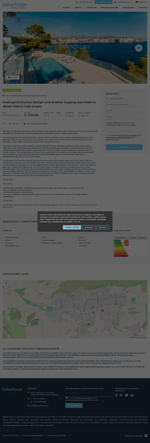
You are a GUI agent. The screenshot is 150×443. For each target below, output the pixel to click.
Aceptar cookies (72, 227)
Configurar (88, 227)
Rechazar (103, 227)
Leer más (76, 222)
